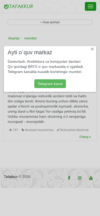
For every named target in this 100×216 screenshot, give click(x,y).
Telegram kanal (50, 84)
